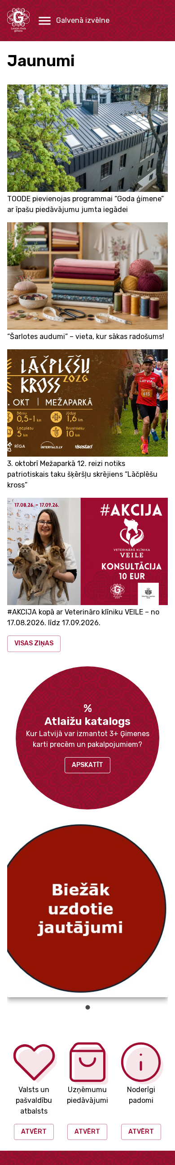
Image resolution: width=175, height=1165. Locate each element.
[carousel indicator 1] (87, 1007)
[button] (73, 20)
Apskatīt (87, 765)
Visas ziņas (33, 643)
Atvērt (34, 1131)
